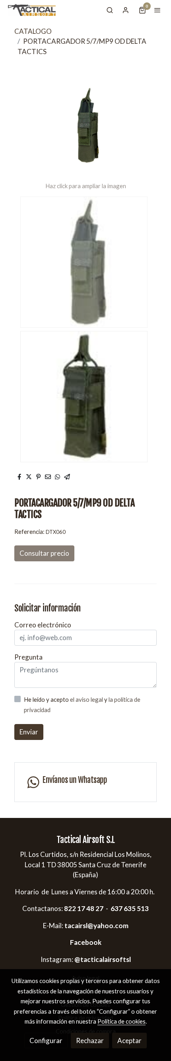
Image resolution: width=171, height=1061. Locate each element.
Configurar (45, 1040)
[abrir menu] (157, 10)
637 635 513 (130, 908)
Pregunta (28, 657)
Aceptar (129, 1040)
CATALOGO (33, 31)
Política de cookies (121, 1021)
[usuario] (126, 10)
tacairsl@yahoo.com (96, 925)
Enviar (28, 732)
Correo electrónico (42, 625)
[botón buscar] (110, 10)
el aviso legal (87, 699)
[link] (32, 10)
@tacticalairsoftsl (102, 959)
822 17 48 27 (83, 908)
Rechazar (90, 1040)
